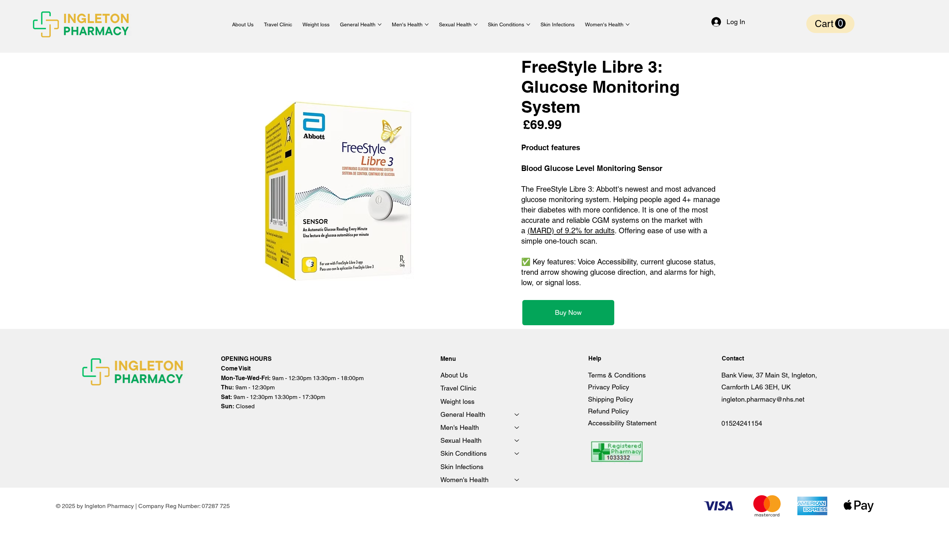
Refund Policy (608, 411)
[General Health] (517, 414)
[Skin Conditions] (517, 453)
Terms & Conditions (617, 375)
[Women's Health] (517, 479)
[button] (830, 23)
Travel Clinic (458, 388)
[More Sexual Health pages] (475, 24)
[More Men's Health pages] (427, 24)
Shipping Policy (610, 399)
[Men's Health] (517, 427)
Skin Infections (461, 467)
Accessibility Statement (622, 423)
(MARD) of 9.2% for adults (571, 230)
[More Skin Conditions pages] (528, 24)
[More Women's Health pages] (627, 24)
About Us (454, 375)
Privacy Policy (608, 387)
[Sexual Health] (517, 440)
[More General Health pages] (379, 24)
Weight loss (457, 401)
